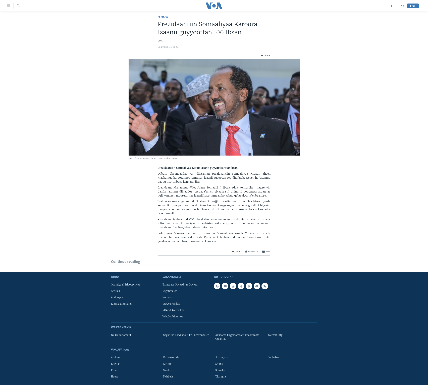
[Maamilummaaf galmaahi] (257, 286)
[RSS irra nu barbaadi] (264, 286)
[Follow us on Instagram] (233, 286)
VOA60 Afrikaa (171, 303)
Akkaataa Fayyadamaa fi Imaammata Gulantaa (237, 337)
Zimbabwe (274, 357)
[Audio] (402, 5)
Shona (219, 363)
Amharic (116, 357)
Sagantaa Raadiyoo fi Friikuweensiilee (186, 335)
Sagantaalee (170, 291)
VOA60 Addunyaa (173, 316)
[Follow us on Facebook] (217, 286)
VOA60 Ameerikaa (173, 310)
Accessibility (275, 335)
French (115, 370)
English (115, 363)
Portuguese (222, 357)
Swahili (167, 370)
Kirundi (167, 363)
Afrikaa (163, 16)
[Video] (392, 5)
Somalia (220, 370)
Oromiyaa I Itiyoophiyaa (125, 284)
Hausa (114, 376)
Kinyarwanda (171, 357)
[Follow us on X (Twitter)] (241, 286)
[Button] (265, 56)
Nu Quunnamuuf (121, 335)
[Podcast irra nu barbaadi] (249, 286)
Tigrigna (220, 376)
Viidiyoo (168, 297)
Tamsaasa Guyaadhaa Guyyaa (180, 284)
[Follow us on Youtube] (225, 286)
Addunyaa (117, 297)
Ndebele (168, 376)
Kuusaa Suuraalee (121, 303)
